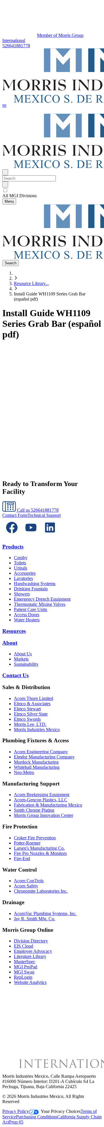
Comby (20, 557)
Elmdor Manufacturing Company (44, 756)
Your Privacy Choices (61, 1111)
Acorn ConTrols (29, 880)
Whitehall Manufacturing (37, 767)
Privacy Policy (15, 1111)
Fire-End (22, 858)
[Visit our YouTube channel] (30, 535)
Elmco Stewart (27, 708)
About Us (23, 653)
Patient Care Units (30, 609)
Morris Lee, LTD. (30, 724)
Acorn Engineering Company (41, 751)
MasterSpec (24, 961)
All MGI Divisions (19, 195)
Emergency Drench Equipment (42, 599)
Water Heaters (27, 619)
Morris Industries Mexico (37, 729)
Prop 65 (16, 1122)
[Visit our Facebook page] (11, 535)
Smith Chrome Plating (34, 810)
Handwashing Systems (34, 583)
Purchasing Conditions (36, 1116)
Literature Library (30, 956)
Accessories (25, 573)
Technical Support (44, 515)
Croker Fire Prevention (35, 837)
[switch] (5, 190)
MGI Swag (24, 971)
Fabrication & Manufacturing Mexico (48, 804)
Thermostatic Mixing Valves (39, 604)
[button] (4, 106)
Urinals (20, 568)
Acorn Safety (26, 885)
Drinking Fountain (31, 588)
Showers (22, 593)
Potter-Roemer (27, 842)
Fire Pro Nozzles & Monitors (40, 853)
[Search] (5, 184)
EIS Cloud (23, 946)
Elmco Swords (27, 719)
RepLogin (23, 977)
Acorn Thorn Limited (33, 698)
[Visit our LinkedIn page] (50, 535)
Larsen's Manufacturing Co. (39, 848)
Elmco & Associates (32, 703)
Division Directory (31, 940)
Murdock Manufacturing (36, 762)
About (9, 643)
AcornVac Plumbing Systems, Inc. (45, 913)
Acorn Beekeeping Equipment (41, 794)
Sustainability (26, 664)
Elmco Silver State (31, 714)
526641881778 (16, 45)
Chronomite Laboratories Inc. (41, 891)
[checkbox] (52, 190)
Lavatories (23, 578)
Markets (21, 659)
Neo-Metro (24, 772)
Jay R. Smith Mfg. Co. (34, 918)
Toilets (20, 562)
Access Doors (26, 614)
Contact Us (15, 675)
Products (12, 547)
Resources (14, 631)
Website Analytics (30, 982)
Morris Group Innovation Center (43, 815)
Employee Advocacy (33, 951)
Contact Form (14, 515)
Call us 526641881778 (37, 510)
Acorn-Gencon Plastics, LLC (40, 799)
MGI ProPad (25, 966)
